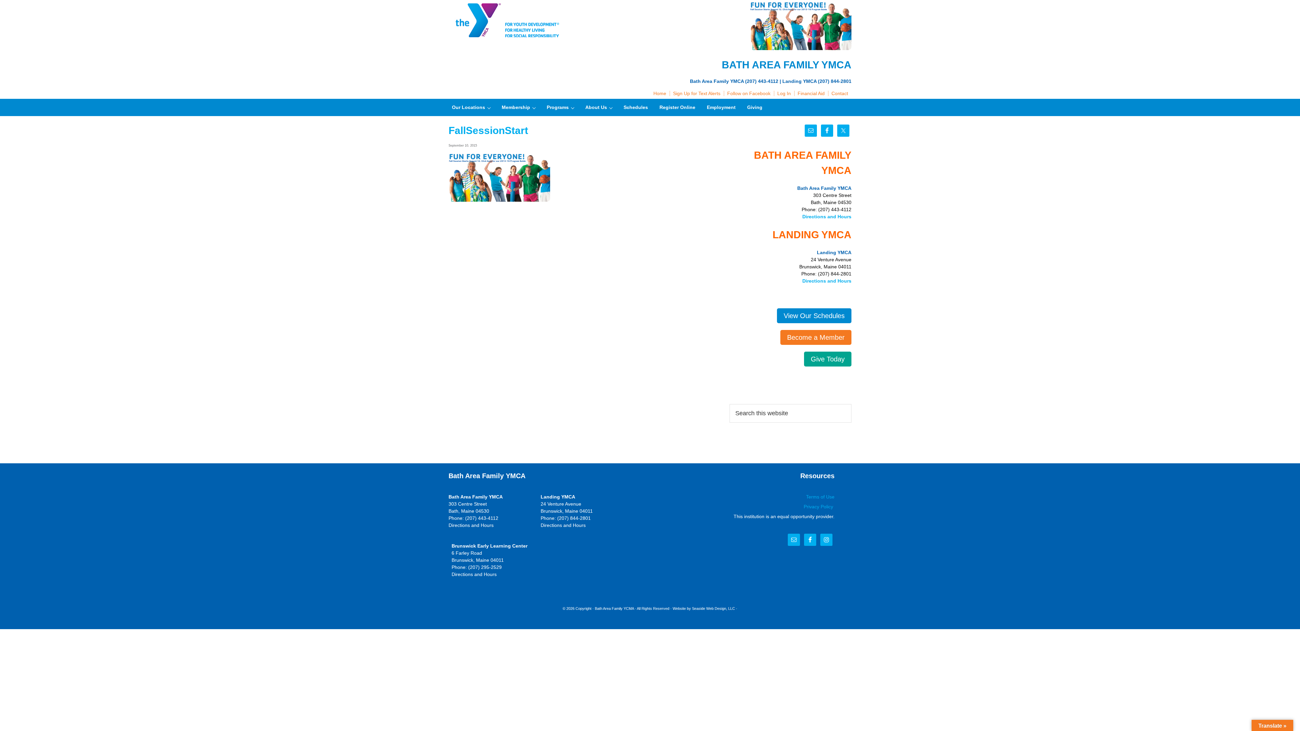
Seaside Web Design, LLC (713, 608)
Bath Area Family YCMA (614, 608)
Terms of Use (820, 497)
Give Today (828, 359)
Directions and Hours (826, 216)
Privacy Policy (819, 506)
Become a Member (816, 337)
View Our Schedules (814, 315)
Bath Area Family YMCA (506, 20)
